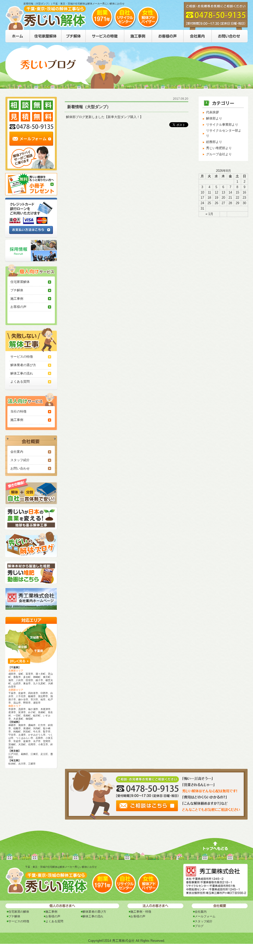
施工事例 (16, 298)
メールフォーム (205, 916)
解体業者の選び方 (23, 365)
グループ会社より (219, 154)
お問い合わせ (20, 468)
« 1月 (209, 214)
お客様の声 (18, 307)
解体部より (214, 118)
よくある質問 (20, 381)
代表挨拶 (212, 112)
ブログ (199, 926)
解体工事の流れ (21, 373)
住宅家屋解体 (20, 282)
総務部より (214, 142)
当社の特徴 (18, 411)
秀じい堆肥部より (219, 148)
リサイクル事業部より (222, 124)
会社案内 (16, 451)
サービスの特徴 (21, 356)
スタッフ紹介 (20, 460)
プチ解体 (16, 290)
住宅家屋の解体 (18, 911)
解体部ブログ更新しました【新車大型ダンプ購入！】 (104, 117)
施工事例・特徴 (140, 911)
